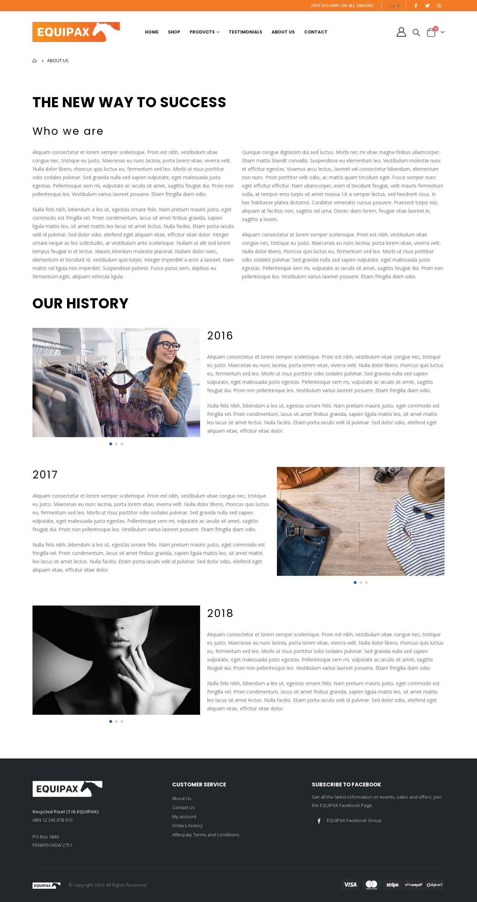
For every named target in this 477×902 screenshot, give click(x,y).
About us (283, 32)
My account (184, 816)
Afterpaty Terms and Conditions (206, 834)
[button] (110, 444)
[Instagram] (439, 5)
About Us (181, 798)
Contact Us (183, 807)
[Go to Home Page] (34, 61)
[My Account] (401, 32)
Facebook (319, 821)
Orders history (187, 825)
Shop (174, 32)
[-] (76, 32)
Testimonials (245, 32)
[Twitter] (428, 5)
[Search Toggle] (416, 32)
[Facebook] (416, 5)
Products (202, 32)
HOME (152, 32)
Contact (316, 32)
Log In (394, 5)
